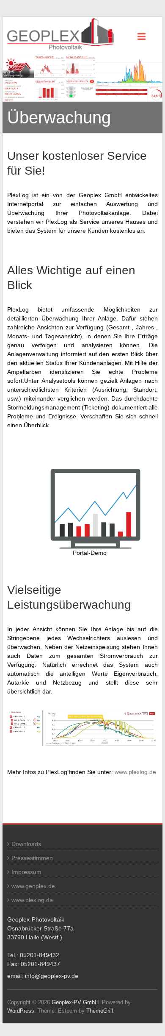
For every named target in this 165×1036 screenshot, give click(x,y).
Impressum (26, 872)
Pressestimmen (32, 858)
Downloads (26, 844)
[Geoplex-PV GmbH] (66, 34)
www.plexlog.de (135, 772)
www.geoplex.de (33, 886)
